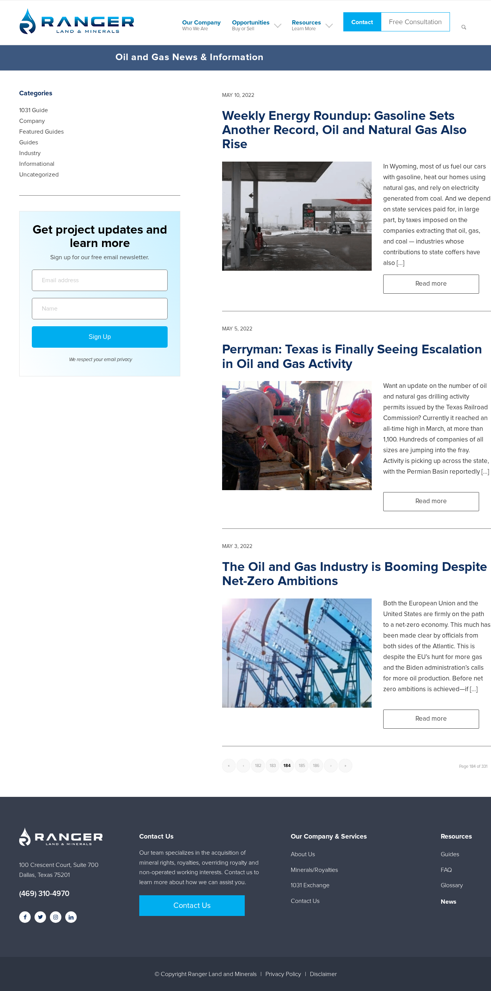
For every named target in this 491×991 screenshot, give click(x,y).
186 (316, 766)
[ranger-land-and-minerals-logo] (76, 29)
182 (258, 766)
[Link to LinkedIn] (71, 917)
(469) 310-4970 (44, 894)
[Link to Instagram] (55, 917)
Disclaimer (323, 974)
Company (32, 121)
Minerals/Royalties (314, 870)
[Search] (464, 22)
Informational (36, 164)
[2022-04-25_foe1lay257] (297, 653)
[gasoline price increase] (297, 216)
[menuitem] (201, 22)
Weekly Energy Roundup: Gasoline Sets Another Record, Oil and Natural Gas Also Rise (344, 130)
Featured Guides (41, 132)
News (448, 902)
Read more (431, 284)
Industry (30, 153)
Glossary (452, 885)
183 (273, 766)
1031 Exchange (310, 885)
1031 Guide (33, 110)
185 (302, 766)
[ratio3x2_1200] (297, 435)
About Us (303, 854)
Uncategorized (39, 175)
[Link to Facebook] (25, 917)
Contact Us (192, 905)
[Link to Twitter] (40, 917)
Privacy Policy (283, 974)
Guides (28, 142)
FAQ (446, 870)
